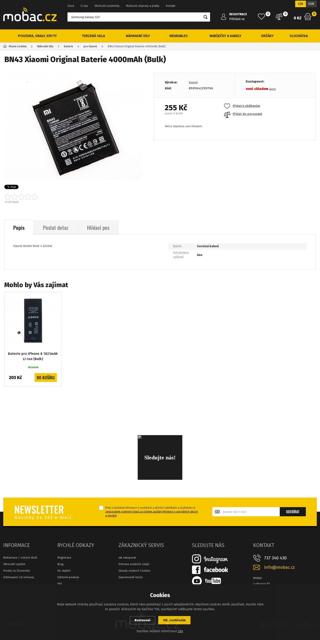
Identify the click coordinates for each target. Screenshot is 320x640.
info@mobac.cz (279, 567)
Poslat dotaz (55, 227)
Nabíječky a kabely (225, 36)
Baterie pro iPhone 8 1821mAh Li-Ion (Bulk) (33, 356)
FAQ (59, 583)
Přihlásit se (237, 19)
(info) (272, 89)
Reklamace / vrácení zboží (20, 557)
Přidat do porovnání (247, 114)
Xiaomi (193, 82)
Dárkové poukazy (68, 577)
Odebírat (293, 511)
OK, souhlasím (174, 620)
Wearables (178, 36)
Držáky (267, 36)
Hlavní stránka (17, 46)
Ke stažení (64, 570)
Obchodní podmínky (107, 5)
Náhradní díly (138, 36)
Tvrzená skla (93, 36)
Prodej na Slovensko (16, 570)
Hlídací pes (98, 227)
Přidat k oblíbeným (246, 106)
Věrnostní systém (14, 564)
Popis (19, 227)
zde (180, 631)
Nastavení (142, 620)
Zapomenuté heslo (130, 577)
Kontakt (170, 5)
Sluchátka (299, 36)
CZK (300, 4)
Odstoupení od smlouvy (18, 577)
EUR (311, 4)
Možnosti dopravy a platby (142, 5)
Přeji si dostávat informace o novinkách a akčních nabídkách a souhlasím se (151, 511)
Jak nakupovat (127, 557)
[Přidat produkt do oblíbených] (55, 299)
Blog (60, 564)
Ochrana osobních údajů (133, 564)
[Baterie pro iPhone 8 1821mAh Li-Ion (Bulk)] (33, 320)
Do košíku (46, 377)
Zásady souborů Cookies (134, 570)
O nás (84, 5)
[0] (261, 16)
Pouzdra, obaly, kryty (37, 36)
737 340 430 (275, 557)
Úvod (70, 5)
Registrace (64, 557)
